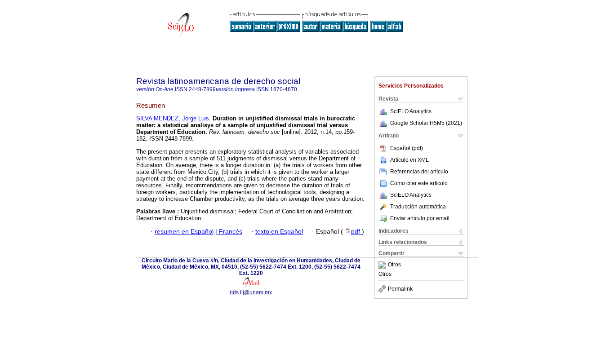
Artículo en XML (409, 160)
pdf (356, 231)
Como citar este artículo (419, 183)
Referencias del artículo (419, 171)
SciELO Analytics (411, 111)
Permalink (400, 289)
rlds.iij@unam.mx (251, 292)
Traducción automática (418, 206)
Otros (394, 265)
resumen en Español (184, 231)
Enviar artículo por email (419, 218)
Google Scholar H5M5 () (426, 123)
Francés (229, 231)
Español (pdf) (406, 148)
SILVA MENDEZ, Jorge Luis (172, 118)
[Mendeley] (383, 265)
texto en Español (279, 231)
